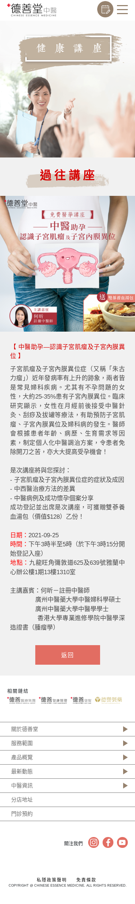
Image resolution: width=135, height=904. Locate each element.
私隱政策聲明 (52, 880)
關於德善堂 (24, 729)
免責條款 (86, 880)
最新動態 (22, 771)
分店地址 (22, 799)
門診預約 (22, 814)
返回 (67, 655)
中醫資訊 (22, 785)
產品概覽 (22, 757)
